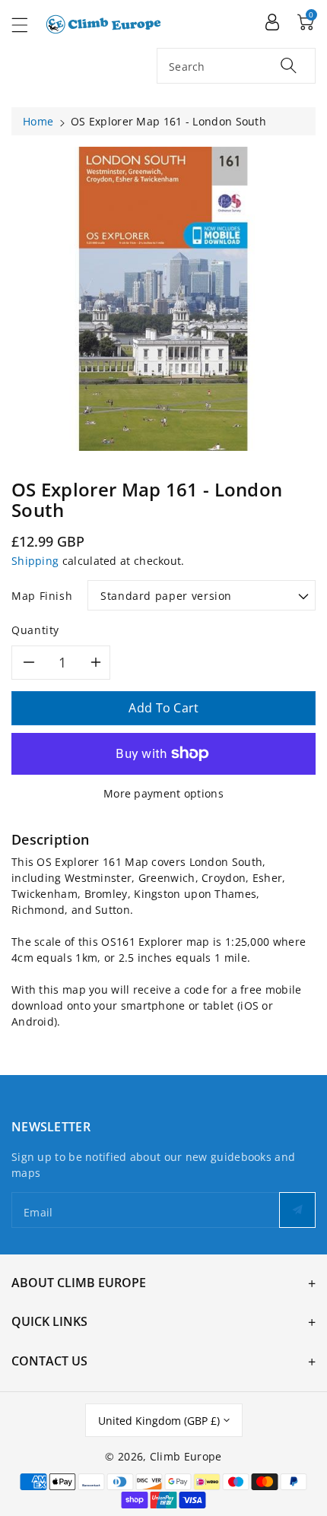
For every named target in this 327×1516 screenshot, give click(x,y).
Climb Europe (186, 1456)
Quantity (35, 630)
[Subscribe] (297, 1210)
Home (38, 121)
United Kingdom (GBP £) (159, 1420)
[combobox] (236, 66)
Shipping (35, 560)
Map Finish (41, 595)
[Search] (289, 65)
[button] (26, 24)
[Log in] (272, 21)
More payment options (163, 793)
